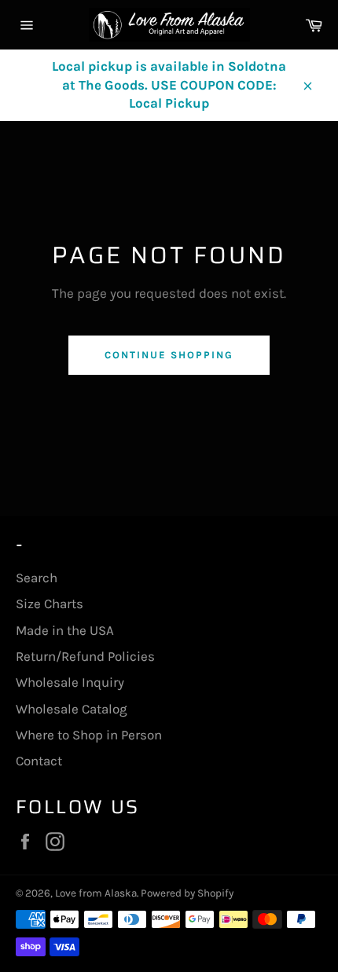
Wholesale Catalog (71, 709)
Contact (39, 760)
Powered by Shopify (187, 893)
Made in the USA (65, 630)
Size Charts (49, 603)
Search (36, 577)
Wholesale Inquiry (70, 682)
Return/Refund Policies (85, 656)
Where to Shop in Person (89, 735)
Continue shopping (169, 355)
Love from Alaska (96, 893)
